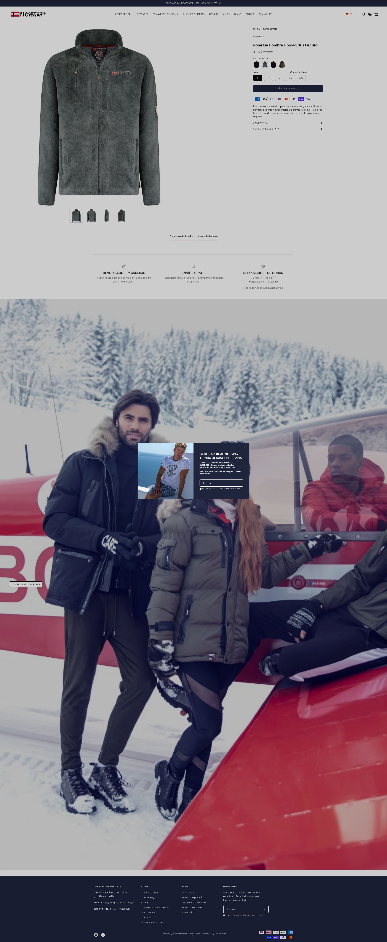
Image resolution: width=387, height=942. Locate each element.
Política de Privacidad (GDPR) (229, 489)
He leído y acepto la (221, 489)
